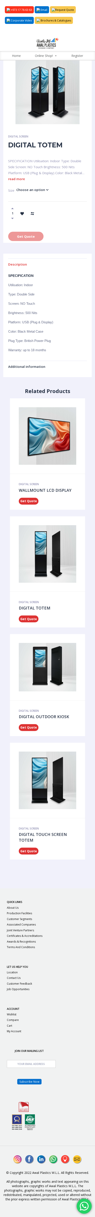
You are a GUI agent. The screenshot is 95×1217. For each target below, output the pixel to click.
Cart (9, 1026)
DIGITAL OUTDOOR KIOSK (44, 716)
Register (77, 56)
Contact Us (14, 978)
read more (16, 179)
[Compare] (32, 213)
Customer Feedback (19, 984)
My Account (14, 1031)
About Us (13, 908)
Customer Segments (19, 919)
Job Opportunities (18, 989)
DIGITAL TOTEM (34, 608)
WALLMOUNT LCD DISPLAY (45, 490)
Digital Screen (18, 136)
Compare (13, 1020)
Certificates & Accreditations (24, 936)
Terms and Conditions (21, 947)
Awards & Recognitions (21, 941)
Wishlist (11, 1014)
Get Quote (26, 236)
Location (12, 972)
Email (43, 10)
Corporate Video (21, 20)
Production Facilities (19, 913)
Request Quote (64, 10)
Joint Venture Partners (20, 930)
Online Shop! (44, 56)
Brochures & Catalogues (55, 20)
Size (9, 190)
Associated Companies (21, 924)
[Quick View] (46, 436)
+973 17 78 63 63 (21, 10)
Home (16, 56)
